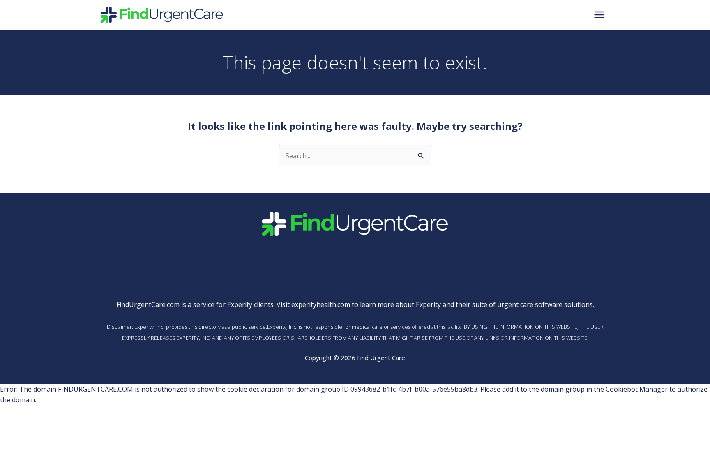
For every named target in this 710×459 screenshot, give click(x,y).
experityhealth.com (320, 304)
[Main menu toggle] (599, 15)
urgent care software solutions (545, 304)
